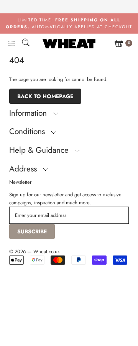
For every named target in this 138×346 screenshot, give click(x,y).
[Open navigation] (11, 44)
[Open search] (25, 44)
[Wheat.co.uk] (69, 44)
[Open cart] (118, 44)
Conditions (28, 131)
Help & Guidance (40, 150)
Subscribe (32, 231)
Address (24, 169)
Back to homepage (45, 96)
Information (29, 113)
